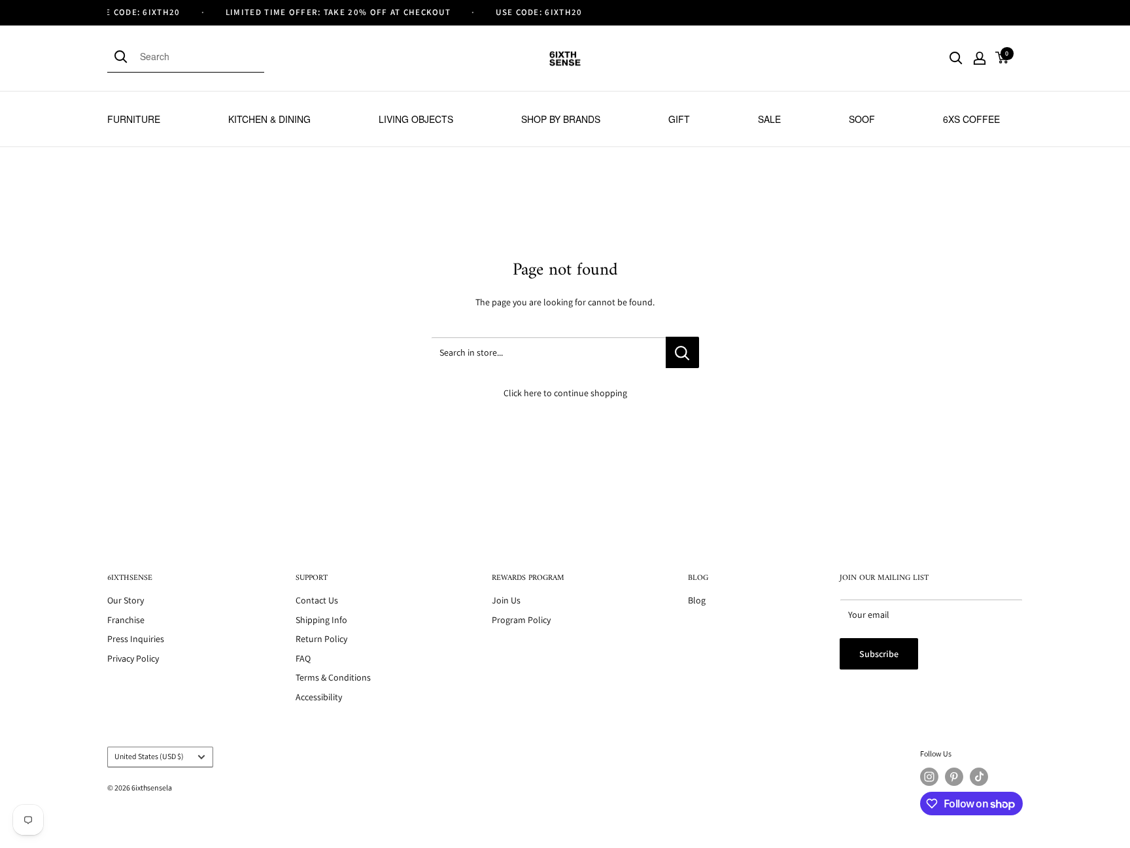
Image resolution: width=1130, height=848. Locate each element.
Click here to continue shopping (565, 393)
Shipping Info (321, 620)
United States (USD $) (149, 756)
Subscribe (879, 654)
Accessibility (319, 697)
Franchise (126, 620)
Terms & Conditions (333, 677)
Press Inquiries (135, 639)
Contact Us (317, 600)
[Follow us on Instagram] (929, 777)
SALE (769, 119)
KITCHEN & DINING (269, 119)
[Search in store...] (682, 352)
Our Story (125, 600)
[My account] (979, 58)
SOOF (862, 119)
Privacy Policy (133, 658)
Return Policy (321, 639)
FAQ (303, 658)
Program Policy (521, 620)
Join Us (506, 600)
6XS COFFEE (971, 119)
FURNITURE (133, 119)
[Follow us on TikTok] (979, 777)
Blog (697, 600)
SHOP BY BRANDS (560, 119)
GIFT (679, 119)
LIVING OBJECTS (416, 119)
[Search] (123, 56)
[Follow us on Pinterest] (954, 777)
